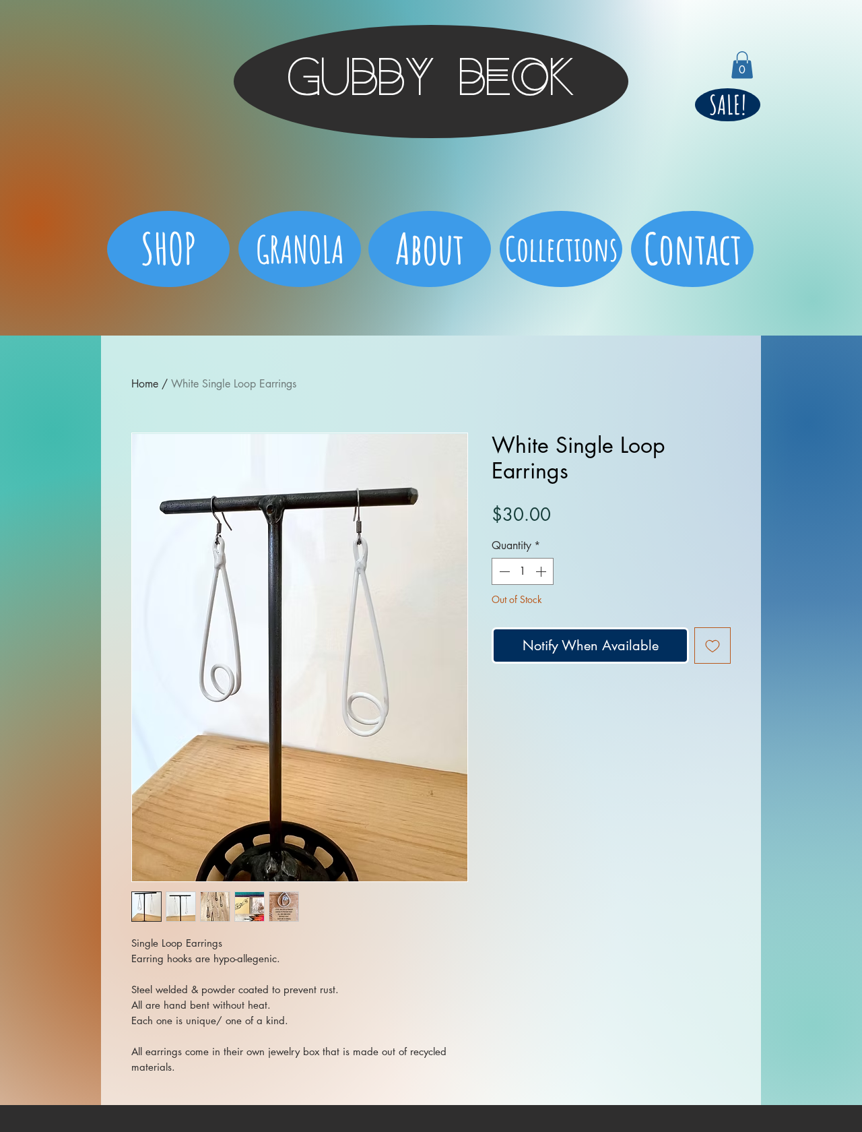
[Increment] (542, 571)
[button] (742, 65)
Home (144, 384)
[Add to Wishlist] (712, 645)
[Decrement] (503, 571)
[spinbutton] (522, 571)
